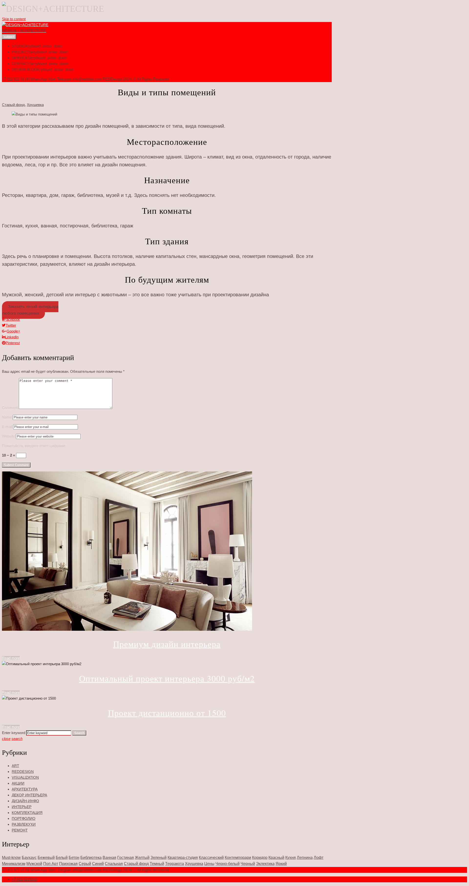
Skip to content (14, 19)
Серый (85, 864)
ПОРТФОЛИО (23, 818)
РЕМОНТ (20, 830)
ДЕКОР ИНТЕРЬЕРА (29, 795)
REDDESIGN (23, 771)
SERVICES (21, 58)
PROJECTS (22, 52)
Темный (157, 864)
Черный (248, 864)
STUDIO (19, 46)
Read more (11, 658)
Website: (9, 436)
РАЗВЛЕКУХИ (24, 824)
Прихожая (68, 864)
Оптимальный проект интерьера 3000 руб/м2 (167, 678)
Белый (62, 857)
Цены (209, 864)
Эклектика (265, 864)
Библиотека (91, 857)
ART (15, 766)
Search (79, 733)
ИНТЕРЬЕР (22, 807)
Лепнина (305, 857)
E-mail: (7, 427)
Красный (276, 857)
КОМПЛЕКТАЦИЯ (27, 813)
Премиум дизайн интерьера (167, 644)
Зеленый (158, 857)
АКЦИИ (18, 783)
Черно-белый (227, 864)
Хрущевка (35, 105)
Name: (7, 417)
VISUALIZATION (25, 777)
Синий (98, 864)
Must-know (11, 857)
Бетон (74, 857)
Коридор (259, 857)
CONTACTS (22, 64)
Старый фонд (13, 105)
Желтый (142, 857)
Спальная (114, 864)
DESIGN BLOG (24, 69)
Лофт (318, 857)
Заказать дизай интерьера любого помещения (30, 310)
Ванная (109, 857)
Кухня (290, 857)
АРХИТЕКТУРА (25, 789)
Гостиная (125, 857)
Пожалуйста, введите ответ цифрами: (34, 446)
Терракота (174, 864)
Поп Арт (50, 864)
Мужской (34, 864)
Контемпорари (238, 857)
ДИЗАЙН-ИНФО (25, 801)
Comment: (10, 408)
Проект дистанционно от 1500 (167, 712)
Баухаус (29, 857)
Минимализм (13, 864)
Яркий (281, 864)
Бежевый (46, 857)
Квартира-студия (183, 857)
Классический (211, 857)
